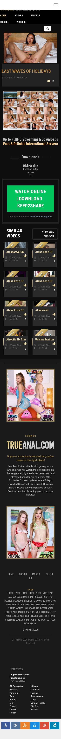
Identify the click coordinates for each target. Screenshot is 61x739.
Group (13, 706)
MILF (37, 612)
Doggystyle (27, 604)
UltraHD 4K (30, 623)
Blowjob (18, 601)
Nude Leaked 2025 (15, 616)
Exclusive (41, 604)
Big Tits (47, 597)
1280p (17, 593)
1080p (10, 593)
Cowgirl (40, 601)
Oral (26, 619)
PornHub (35, 619)
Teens (13, 699)
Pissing (34, 693)
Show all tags (30, 629)
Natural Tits (48, 612)
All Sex (12, 597)
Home (3, 15)
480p (44, 593)
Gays (33, 699)
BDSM (13, 709)
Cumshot (51, 601)
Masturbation (26, 612)
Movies (34, 709)
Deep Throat (13, 604)
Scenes (18, 15)
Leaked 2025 (11, 612)
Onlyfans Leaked (14, 619)
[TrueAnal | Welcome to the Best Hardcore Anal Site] (5, 5)
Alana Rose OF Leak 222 (14, 282)
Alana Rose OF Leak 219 (43, 282)
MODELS (35, 15)
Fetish (13, 712)
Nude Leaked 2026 (34, 616)
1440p (24, 593)
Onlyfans (50, 616)
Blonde (8, 601)
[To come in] (15, 5)
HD (37, 608)
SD (48, 619)
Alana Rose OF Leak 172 (14, 311)
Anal (30, 597)
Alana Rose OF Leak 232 (43, 253)
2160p (38, 593)
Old (11, 703)
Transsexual (37, 696)
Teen (52, 619)
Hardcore (30, 608)
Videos (34, 686)
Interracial (46, 608)
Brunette (29, 601)
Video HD (21, 22)
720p (50, 593)
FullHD (4, 22)
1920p (31, 593)
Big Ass (38, 597)
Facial (50, 604)
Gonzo (19, 608)
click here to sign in (41, 216)
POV (43, 619)
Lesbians (35, 689)
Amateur (22, 597)
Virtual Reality (38, 703)
